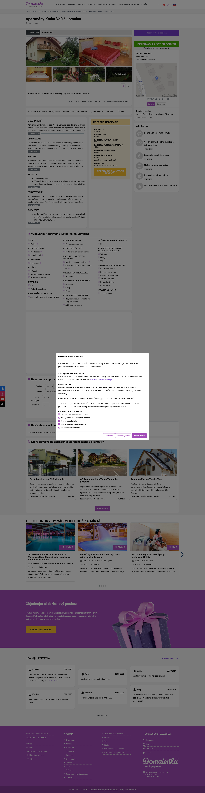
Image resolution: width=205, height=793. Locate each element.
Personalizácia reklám (70, 427)
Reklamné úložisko (69, 421)
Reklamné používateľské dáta (73, 424)
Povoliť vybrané (123, 435)
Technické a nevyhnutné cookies (75, 414)
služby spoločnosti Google (101, 379)
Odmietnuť (109, 435)
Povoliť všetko (139, 435)
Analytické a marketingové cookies (75, 417)
